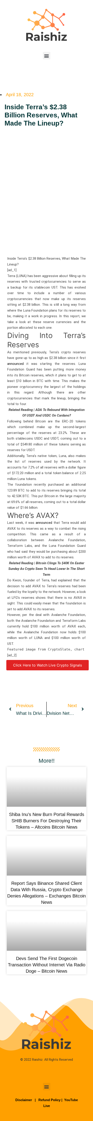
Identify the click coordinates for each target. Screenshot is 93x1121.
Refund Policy (49, 1100)
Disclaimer (24, 1100)
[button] (46, 55)
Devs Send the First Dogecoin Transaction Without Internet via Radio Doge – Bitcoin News (46, 965)
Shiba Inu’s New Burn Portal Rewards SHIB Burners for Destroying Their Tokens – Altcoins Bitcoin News (46, 821)
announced (15, 364)
